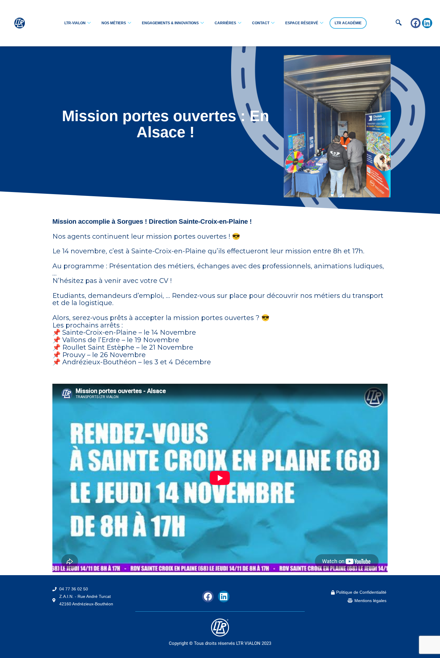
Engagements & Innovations (170, 23)
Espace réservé (301, 23)
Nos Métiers (113, 23)
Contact (260, 23)
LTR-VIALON (75, 23)
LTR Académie (348, 23)
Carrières (225, 23)
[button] (389, 23)
